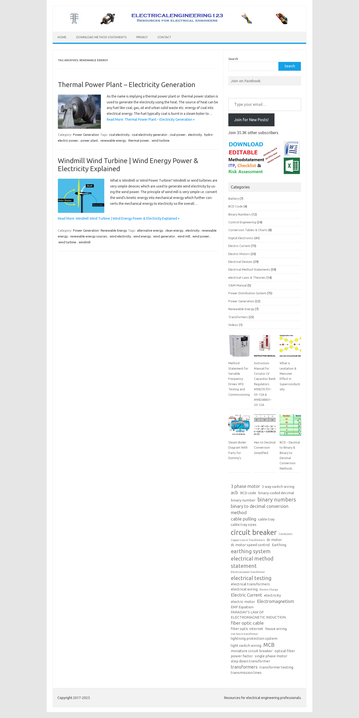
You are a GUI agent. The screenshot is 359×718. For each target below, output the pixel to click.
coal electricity (119, 134)
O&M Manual (237, 285)
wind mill (184, 236)
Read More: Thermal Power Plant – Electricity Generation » (151, 119)
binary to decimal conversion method (259, 509)
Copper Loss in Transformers (248, 540)
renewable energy (113, 140)
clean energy (174, 230)
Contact (164, 37)
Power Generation (86, 134)
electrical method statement (252, 562)
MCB (269, 645)
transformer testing (276, 667)
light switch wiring (246, 645)
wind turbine (160, 140)
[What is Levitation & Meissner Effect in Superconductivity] (290, 347)
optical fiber (285, 651)
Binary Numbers (239, 214)
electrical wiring (244, 589)
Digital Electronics (240, 238)
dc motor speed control (250, 545)
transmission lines (246, 672)
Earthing (279, 545)
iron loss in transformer (244, 633)
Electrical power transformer (248, 571)
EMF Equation (242, 607)
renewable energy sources (88, 236)
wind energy (142, 236)
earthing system (251, 551)
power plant (89, 140)
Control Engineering (242, 222)
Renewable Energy (114, 230)
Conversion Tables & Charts (247, 230)
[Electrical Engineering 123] (179, 23)
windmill (84, 242)
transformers (244, 666)
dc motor (274, 540)
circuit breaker (254, 532)
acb (234, 492)
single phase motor (271, 656)
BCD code (248, 493)
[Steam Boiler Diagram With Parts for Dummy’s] (239, 427)
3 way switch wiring (278, 486)
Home (62, 37)
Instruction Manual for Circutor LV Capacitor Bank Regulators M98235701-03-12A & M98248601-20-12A (264, 383)
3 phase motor (245, 486)
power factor (242, 656)
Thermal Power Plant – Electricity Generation (126, 84)
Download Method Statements (101, 37)
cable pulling (243, 518)
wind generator (164, 236)
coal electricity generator (149, 134)
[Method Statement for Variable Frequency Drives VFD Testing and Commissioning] (239, 347)
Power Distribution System (247, 293)
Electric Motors (239, 254)
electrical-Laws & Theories (247, 277)
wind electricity (120, 236)
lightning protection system (254, 638)
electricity (195, 134)
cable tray (266, 519)
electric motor (243, 602)
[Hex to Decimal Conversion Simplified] (264, 427)
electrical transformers (250, 584)
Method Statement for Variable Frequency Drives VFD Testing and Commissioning (239, 378)
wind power (200, 236)
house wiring (276, 629)
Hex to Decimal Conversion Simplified (264, 447)
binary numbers (276, 499)
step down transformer (250, 661)
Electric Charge (269, 589)
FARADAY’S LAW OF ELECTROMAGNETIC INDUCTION (258, 614)
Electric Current (239, 245)
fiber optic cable (247, 623)
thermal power (138, 140)
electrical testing (251, 578)
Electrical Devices (240, 261)
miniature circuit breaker (252, 651)
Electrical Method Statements (249, 269)
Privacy (142, 37)
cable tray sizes (243, 524)
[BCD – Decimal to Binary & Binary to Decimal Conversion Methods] (290, 427)
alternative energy (150, 230)
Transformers (238, 317)
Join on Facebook (246, 81)
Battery (233, 198)
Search (233, 58)
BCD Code (235, 206)
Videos (233, 324)
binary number (243, 500)
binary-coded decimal (276, 493)
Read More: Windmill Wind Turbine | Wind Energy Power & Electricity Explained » (119, 218)
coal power (178, 134)
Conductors (285, 533)
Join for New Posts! (251, 120)
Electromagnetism (275, 601)
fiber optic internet (247, 629)
